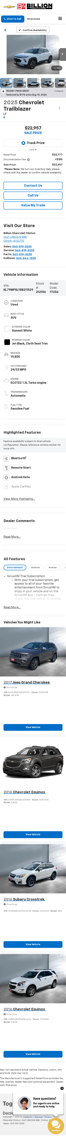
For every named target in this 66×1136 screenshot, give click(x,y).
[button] (12, 19)
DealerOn (28, 1117)
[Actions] (59, 108)
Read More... (12, 537)
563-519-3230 (22, 246)
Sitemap (38, 1117)
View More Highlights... (19, 499)
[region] (33, 166)
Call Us (33, 195)
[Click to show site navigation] (60, 19)
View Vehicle (33, 727)
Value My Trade (33, 205)
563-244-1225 (26, 258)
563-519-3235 (22, 254)
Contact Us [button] (33, 185)
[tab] (14, 567)
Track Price (36, 143)
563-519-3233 (24, 250)
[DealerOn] (12, 1113)
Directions (33, 19)
